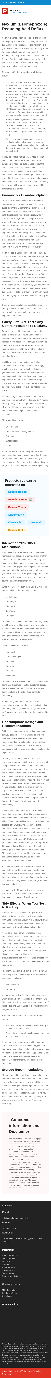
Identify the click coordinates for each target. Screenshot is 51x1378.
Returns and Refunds (11, 1276)
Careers (5, 1264)
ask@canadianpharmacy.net (15, 1218)
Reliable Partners (10, 1256)
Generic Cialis (16, 530)
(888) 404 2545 (19, 2)
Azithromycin (16, 514)
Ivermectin (36, 522)
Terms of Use (8, 1273)
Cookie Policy (8, 1270)
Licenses (6, 1261)
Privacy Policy (8, 1267)
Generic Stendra (17, 499)
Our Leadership (9, 1259)
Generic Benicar (17, 491)
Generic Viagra (17, 507)
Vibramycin (15, 522)
